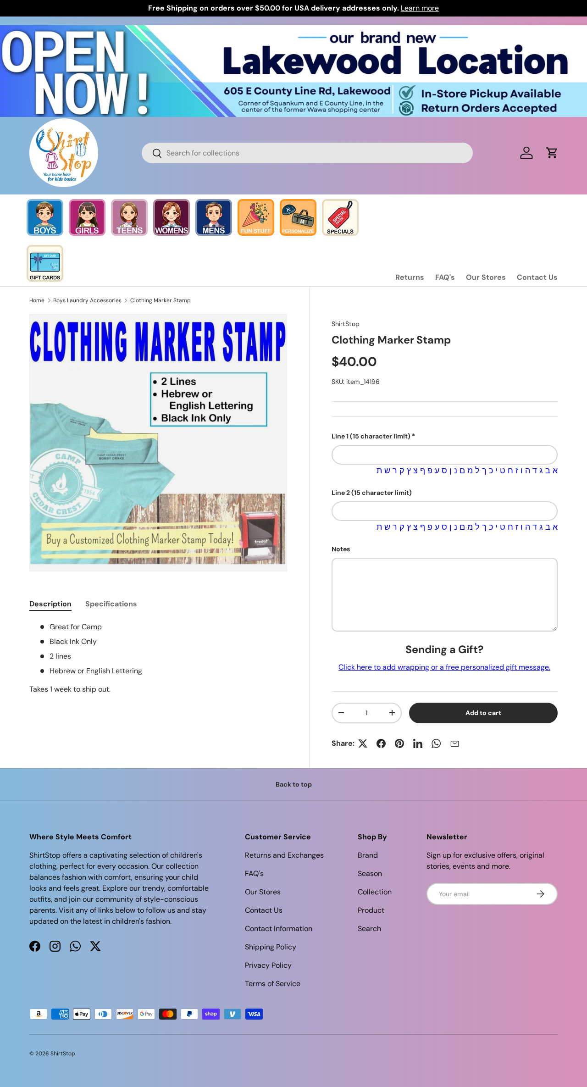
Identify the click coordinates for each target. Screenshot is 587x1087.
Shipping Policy (270, 947)
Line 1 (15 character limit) (371, 436)
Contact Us (537, 277)
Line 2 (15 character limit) (372, 492)
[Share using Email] (454, 743)
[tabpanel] (158, 658)
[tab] (50, 603)
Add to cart (483, 713)
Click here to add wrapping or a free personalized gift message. (444, 667)
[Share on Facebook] (381, 743)
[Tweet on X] (363, 743)
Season (370, 873)
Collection (375, 892)
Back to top (294, 784)
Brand (368, 855)
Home (36, 300)
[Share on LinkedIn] (418, 743)
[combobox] (307, 153)
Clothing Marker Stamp (160, 300)
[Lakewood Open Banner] (293, 30)
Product (371, 910)
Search (369, 928)
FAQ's (445, 277)
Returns (409, 277)
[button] (552, 153)
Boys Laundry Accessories (87, 300)
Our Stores (486, 277)
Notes (341, 549)
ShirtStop (346, 324)
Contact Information (278, 928)
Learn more (420, 8)
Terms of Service (272, 983)
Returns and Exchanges (284, 855)
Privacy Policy (268, 965)
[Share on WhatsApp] (436, 743)
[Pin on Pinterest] (399, 743)
